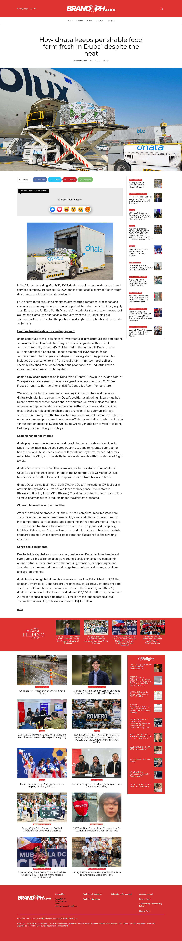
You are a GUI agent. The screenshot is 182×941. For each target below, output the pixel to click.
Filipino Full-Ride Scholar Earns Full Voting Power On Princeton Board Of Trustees (140, 200)
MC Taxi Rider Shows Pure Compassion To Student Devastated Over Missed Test (138, 298)
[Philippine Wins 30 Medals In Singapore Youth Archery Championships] (152, 627)
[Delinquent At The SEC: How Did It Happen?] (158, 787)
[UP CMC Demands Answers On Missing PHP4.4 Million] (158, 695)
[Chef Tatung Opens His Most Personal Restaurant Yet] (158, 668)
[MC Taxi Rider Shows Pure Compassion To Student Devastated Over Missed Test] (158, 296)
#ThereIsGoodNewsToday (137, 327)
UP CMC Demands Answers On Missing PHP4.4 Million (139, 694)
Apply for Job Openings (92, 894)
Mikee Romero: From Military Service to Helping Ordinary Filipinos (139, 252)
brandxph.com (81, 61)
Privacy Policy (144, 899)
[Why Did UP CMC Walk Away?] (158, 762)
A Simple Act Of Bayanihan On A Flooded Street (136, 185)
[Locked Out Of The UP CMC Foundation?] (158, 750)
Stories (20, 610)
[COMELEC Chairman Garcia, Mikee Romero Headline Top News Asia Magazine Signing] (158, 213)
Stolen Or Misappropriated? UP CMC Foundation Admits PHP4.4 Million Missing (140, 708)
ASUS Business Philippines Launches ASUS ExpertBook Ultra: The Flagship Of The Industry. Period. (141, 681)
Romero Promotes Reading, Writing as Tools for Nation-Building (140, 267)
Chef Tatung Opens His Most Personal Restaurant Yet (141, 666)
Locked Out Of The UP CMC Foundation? (140, 748)
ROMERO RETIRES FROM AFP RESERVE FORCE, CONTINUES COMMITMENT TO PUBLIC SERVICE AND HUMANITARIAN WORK (140, 234)
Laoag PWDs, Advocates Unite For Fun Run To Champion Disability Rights (140, 333)
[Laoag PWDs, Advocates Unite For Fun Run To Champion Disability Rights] (158, 330)
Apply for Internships (91, 899)
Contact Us (59, 894)
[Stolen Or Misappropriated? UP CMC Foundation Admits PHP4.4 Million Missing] (158, 708)
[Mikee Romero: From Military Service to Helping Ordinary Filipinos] (158, 249)
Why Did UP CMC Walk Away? (141, 760)
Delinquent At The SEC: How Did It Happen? (141, 785)
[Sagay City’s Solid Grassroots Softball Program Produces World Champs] (158, 280)
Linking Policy (144, 911)
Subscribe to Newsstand (121, 894)
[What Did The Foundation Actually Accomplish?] (158, 775)
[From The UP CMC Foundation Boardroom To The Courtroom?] (158, 737)
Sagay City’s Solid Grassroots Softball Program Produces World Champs (138, 282)
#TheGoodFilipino (135, 180)
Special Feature (134, 262)
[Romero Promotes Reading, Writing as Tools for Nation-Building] (158, 266)
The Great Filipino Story (137, 194)
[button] (162, 9)
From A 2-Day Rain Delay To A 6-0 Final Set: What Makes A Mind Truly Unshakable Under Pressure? (140, 316)
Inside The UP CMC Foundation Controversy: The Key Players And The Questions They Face (140, 723)
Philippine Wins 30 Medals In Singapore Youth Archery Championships (152, 640)
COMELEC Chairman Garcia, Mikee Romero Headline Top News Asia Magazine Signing (140, 216)
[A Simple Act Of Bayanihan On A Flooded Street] (158, 183)
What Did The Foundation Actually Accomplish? (139, 774)
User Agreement (146, 894)
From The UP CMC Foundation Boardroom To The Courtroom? (141, 736)
